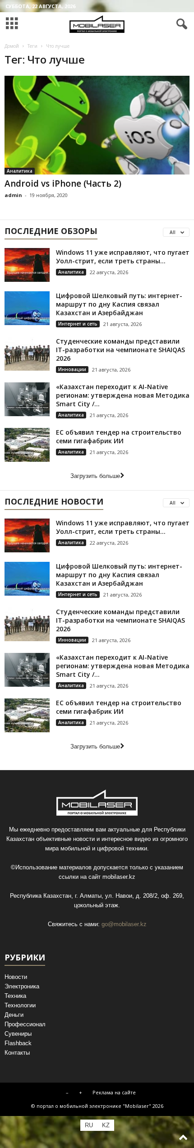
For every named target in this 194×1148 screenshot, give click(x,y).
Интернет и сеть (77, 324)
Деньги (14, 1014)
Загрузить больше (95, 476)
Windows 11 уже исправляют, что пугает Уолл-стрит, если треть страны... (122, 256)
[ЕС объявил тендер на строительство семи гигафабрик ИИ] (27, 445)
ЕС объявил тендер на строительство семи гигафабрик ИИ (118, 436)
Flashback (18, 1043)
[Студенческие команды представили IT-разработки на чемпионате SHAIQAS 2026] (27, 354)
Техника (15, 995)
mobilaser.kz (118, 876)
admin (13, 195)
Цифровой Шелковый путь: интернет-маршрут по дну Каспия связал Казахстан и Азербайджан (119, 304)
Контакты (17, 1052)
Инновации (72, 369)
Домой (12, 46)
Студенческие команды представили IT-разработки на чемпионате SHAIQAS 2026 (120, 350)
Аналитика (19, 171)
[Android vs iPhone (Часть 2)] (97, 125)
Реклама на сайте (114, 1092)
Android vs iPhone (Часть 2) (63, 183)
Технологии (20, 1005)
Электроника (22, 986)
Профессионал (25, 1024)
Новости (16, 977)
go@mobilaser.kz (124, 924)
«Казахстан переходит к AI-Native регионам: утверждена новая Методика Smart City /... (122, 395)
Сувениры (18, 1033)
